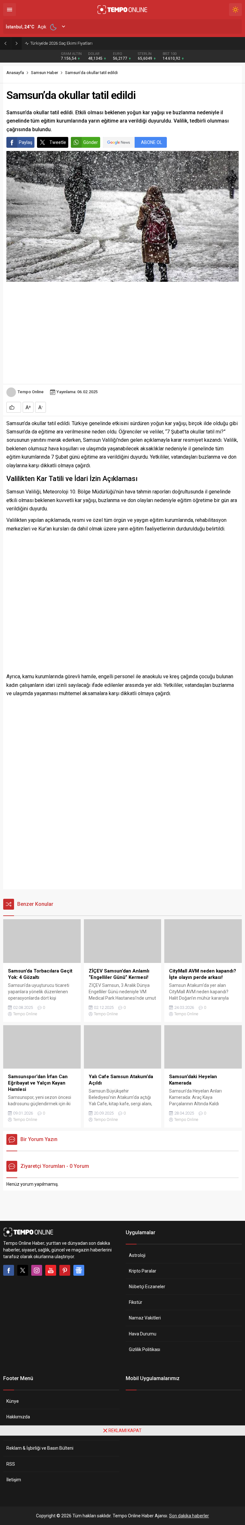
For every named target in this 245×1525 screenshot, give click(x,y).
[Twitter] (22, 1270)
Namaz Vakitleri (145, 1317)
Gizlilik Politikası (144, 1349)
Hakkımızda (18, 1416)
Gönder (90, 142)
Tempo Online (31, 391)
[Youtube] (50, 1270)
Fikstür (135, 1302)
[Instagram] (36, 1270)
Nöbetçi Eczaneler (147, 1286)
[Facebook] (8, 1270)
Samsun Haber (44, 72)
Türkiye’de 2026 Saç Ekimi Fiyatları (61, 43)
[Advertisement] (122, 333)
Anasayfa (15, 72)
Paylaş (25, 142)
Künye (12, 1401)
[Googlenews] (78, 1270)
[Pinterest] (64, 1270)
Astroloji (137, 1255)
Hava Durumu (142, 1333)
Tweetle (57, 142)
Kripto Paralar (142, 1270)
